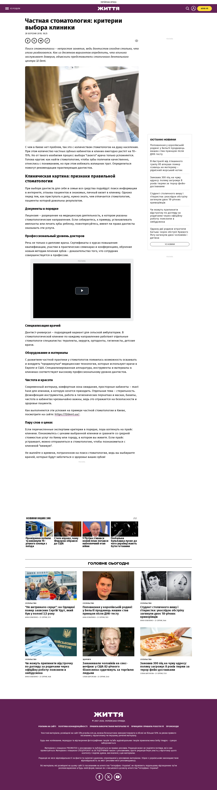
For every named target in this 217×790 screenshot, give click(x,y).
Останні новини (163, 139)
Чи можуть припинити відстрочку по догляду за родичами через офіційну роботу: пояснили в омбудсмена (166, 215)
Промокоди (172, 726)
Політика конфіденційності (73, 726)
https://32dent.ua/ (67, 414)
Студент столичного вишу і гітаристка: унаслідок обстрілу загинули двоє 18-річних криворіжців (168, 198)
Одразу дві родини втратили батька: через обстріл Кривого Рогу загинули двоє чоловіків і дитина (169, 233)
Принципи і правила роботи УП (147, 726)
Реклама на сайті (47, 726)
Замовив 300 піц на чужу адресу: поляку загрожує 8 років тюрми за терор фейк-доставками (168, 182)
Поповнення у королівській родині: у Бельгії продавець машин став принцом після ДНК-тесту (167, 150)
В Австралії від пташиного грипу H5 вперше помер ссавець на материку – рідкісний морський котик (166, 166)
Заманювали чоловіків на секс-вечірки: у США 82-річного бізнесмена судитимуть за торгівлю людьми (108, 668)
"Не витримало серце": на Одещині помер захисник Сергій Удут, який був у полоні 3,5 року (50, 610)
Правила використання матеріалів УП (109, 726)
